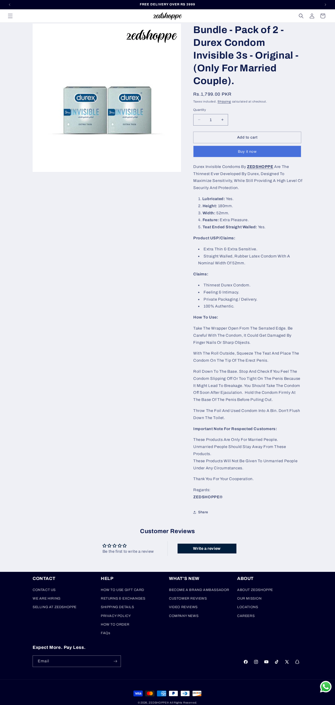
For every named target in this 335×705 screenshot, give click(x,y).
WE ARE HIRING (47, 598)
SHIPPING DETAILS (117, 607)
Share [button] (203, 512)
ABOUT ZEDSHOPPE (255, 590)
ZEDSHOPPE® (159, 702)
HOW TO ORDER (115, 624)
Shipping (224, 101)
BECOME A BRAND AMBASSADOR (199, 590)
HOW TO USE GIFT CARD (122, 590)
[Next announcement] (325, 4)
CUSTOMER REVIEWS (188, 598)
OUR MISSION (249, 598)
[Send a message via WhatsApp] (326, 686)
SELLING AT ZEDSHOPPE (55, 607)
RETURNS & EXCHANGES (123, 598)
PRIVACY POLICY (116, 616)
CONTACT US (44, 590)
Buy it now (247, 152)
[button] (10, 16)
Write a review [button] (206, 548)
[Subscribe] (115, 661)
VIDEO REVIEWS (183, 607)
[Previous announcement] (9, 4)
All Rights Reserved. (183, 702)
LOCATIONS (247, 607)
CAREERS (246, 616)
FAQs (105, 633)
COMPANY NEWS (183, 616)
